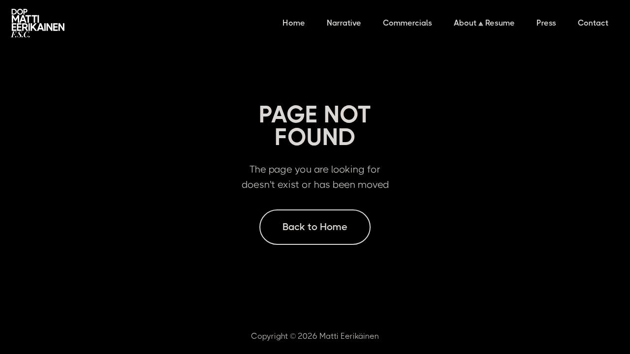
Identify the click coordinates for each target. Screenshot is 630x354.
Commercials (407, 23)
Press (546, 23)
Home (294, 23)
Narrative (344, 23)
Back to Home (315, 227)
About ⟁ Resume (484, 23)
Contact (593, 23)
